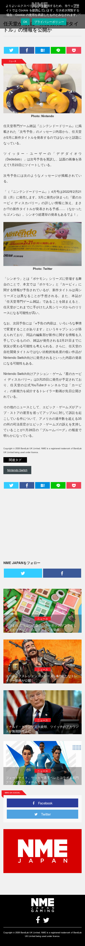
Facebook (44, 803)
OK (25, 22)
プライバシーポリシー (49, 22)
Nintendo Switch (17, 470)
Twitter (44, 814)
